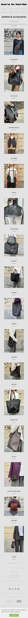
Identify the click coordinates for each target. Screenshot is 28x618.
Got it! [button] (14, 615)
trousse (14, 557)
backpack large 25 (14, 127)
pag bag (14, 292)
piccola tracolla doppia (14, 491)
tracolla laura (14, 59)
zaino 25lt (14, 520)
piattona (14, 384)
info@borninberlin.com (14, 577)
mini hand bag (14, 229)
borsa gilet (14, 158)
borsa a (14, 456)
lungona (14, 323)
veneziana (14, 357)
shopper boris (14, 419)
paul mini (14, 261)
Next (19, 563)
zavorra (14, 192)
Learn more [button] (17, 611)
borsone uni (14, 96)
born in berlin (14, 57)
